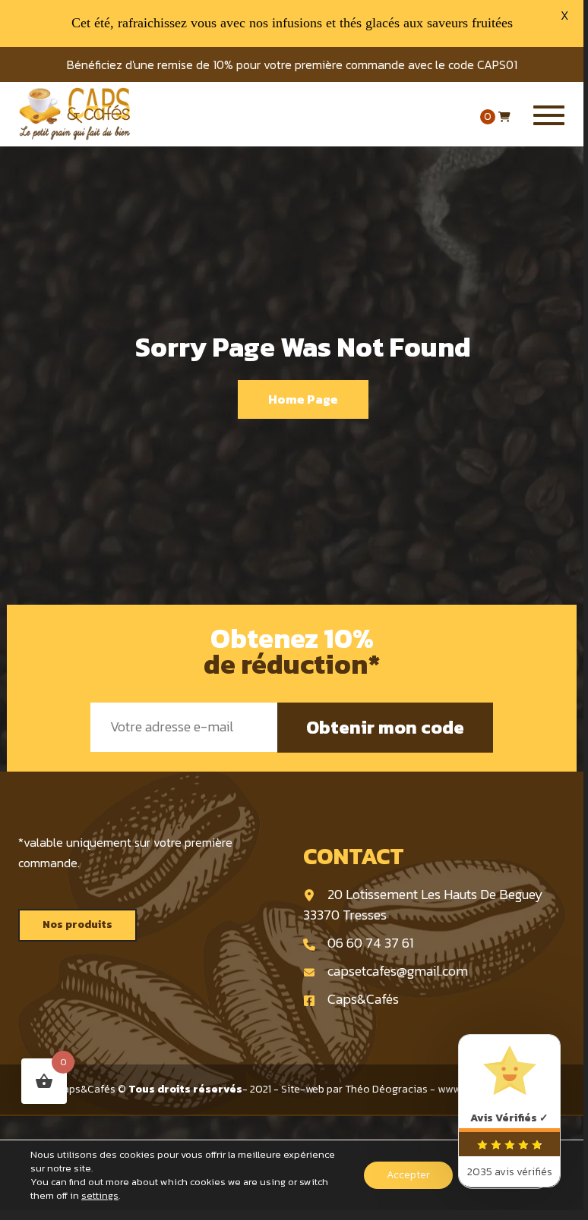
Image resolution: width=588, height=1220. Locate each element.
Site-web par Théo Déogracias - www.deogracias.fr (404, 1089)
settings (100, 1196)
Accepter (408, 1175)
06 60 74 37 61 (370, 942)
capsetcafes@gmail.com (397, 971)
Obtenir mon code (385, 727)
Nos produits (77, 924)
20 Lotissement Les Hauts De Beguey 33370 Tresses (423, 904)
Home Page (303, 399)
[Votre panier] (504, 117)
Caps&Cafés (363, 999)
